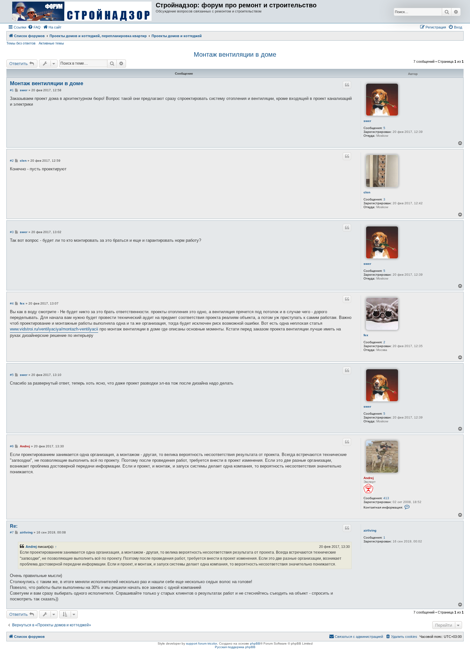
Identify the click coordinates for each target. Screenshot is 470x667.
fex (366, 335)
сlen (367, 192)
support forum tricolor (201, 643)
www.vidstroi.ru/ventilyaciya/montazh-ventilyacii (54, 329)
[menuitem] (34, 27)
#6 (12, 446)
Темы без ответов (20, 43)
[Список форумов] (82, 11)
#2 (12, 160)
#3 (12, 232)
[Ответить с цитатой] (347, 85)
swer (367, 121)
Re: (14, 526)
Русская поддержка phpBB (235, 647)
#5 (12, 375)
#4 (12, 303)
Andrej (369, 478)
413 (386, 498)
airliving (370, 530)
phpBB (255, 643)
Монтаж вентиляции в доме (235, 54)
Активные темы (51, 43)
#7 (12, 532)
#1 (12, 90)
